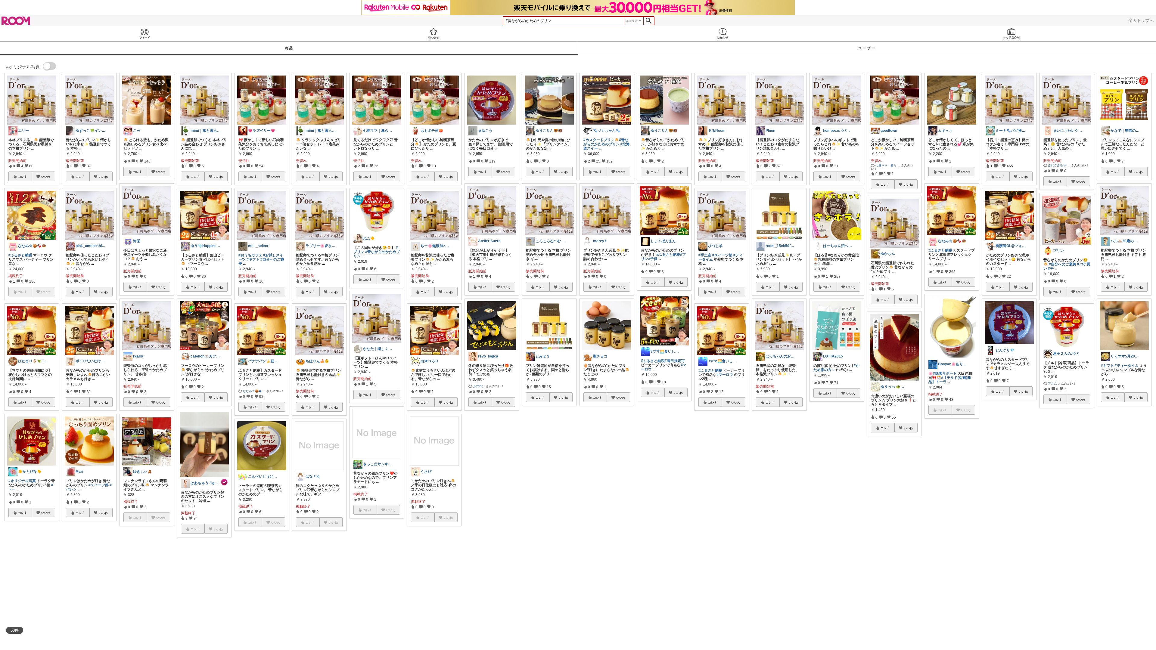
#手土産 (704, 255)
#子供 (652, 259)
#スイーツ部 (99, 485)
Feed (144, 33)
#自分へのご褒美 (1062, 264)
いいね (45, 176)
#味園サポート (945, 373)
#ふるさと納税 (20, 255)
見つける (433, 33)
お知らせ (722, 33)
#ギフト (253, 259)
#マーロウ (724, 375)
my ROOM (1011, 33)
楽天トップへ (1141, 20)
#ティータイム (1127, 366)
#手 (1051, 268)
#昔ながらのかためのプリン (605, 142)
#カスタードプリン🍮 (601, 140)
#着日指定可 (675, 361)
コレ (21, 176)
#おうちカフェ (250, 255)
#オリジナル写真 (22, 481)
